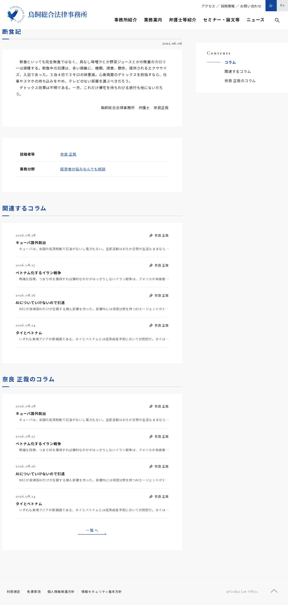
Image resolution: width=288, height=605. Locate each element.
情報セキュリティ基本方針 (101, 591)
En (282, 5)
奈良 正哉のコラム (240, 80)
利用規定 (13, 591)
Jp (271, 5)
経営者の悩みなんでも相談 (83, 169)
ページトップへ (274, 591)
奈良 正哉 (68, 154)
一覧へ (92, 530)
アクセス (208, 6)
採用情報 (228, 6)
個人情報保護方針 (61, 591)
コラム (230, 62)
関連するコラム (238, 71)
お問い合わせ (250, 6)
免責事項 (33, 591)
